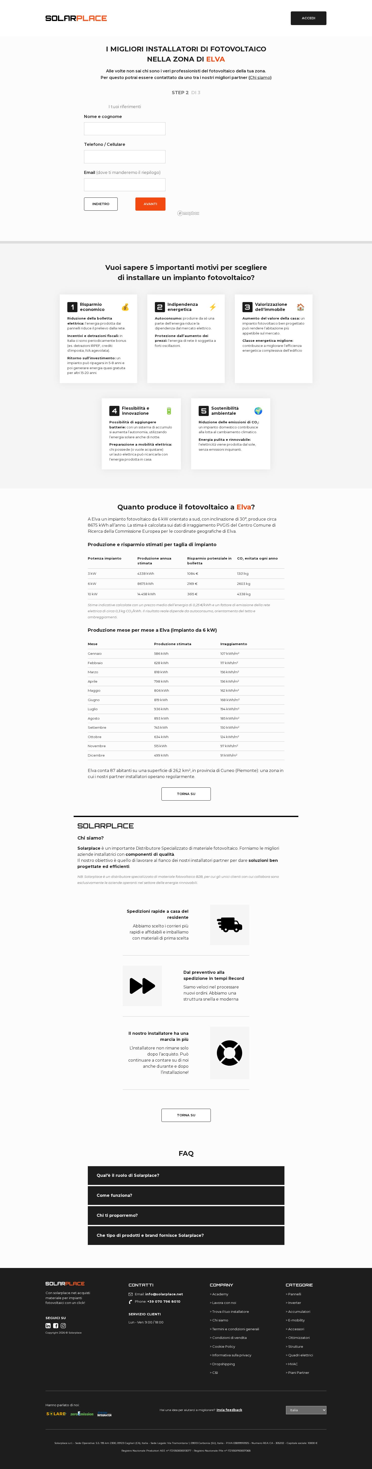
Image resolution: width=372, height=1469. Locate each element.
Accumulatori (299, 1311)
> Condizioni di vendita (228, 1338)
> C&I (214, 1373)
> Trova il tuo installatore (229, 1311)
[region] (232, 161)
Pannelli (294, 1294)
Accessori (296, 1329)
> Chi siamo (219, 1320)
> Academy (219, 1294)
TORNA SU (186, 794)
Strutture (295, 1346)
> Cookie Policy (222, 1346)
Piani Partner (298, 1373)
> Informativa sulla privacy (230, 1355)
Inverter (294, 1303)
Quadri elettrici (300, 1355)
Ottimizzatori (299, 1338)
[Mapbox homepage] (188, 213)
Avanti (150, 204)
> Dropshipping (222, 1364)
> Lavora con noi (223, 1303)
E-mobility (296, 1320)
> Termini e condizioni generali (234, 1329)
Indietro (100, 204)
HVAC (293, 1364)
